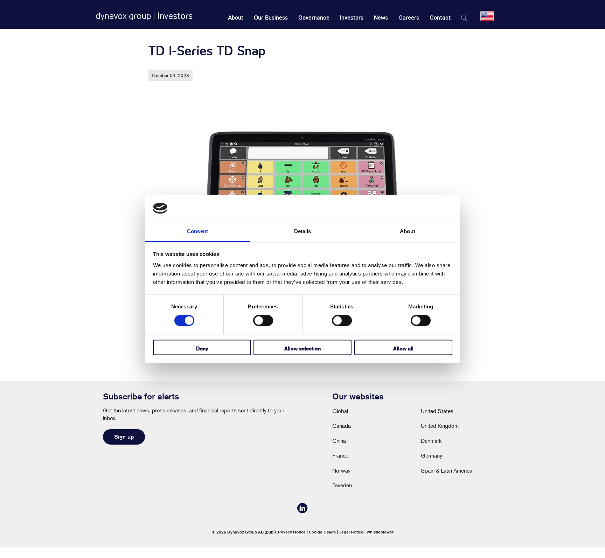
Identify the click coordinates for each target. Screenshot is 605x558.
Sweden (342, 485)
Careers (408, 17)
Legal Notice (351, 532)
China (339, 440)
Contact (440, 17)
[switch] (263, 320)
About (235, 17)
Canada (341, 425)
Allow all (403, 348)
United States (437, 410)
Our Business (271, 17)
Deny (202, 348)
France (340, 455)
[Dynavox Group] (144, 16)
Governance (313, 17)
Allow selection (302, 348)
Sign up (124, 436)
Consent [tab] (197, 231)
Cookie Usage (322, 532)
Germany (431, 455)
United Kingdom (440, 425)
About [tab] (407, 231)
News (381, 17)
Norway (341, 470)
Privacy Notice (292, 532)
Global (340, 410)
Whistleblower (380, 532)
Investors (351, 17)
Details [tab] (302, 231)
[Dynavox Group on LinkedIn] (302, 511)
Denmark (431, 440)
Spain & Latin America (446, 470)
